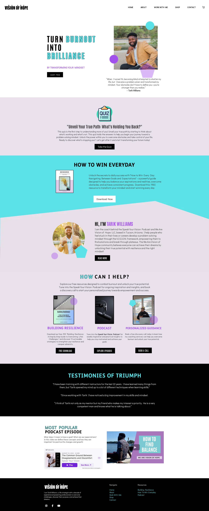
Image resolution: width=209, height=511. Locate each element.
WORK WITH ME (161, 7)
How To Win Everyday (147, 492)
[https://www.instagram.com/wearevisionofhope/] (47, 505)
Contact (112, 500)
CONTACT (191, 7)
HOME (130, 7)
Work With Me (115, 495)
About (111, 492)
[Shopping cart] (203, 7)
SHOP (177, 7)
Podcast (141, 495)
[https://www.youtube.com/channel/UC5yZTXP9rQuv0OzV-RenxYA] (59, 505)
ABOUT (144, 7)
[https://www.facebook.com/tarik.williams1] (53, 505)
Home (111, 490)
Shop (111, 497)
